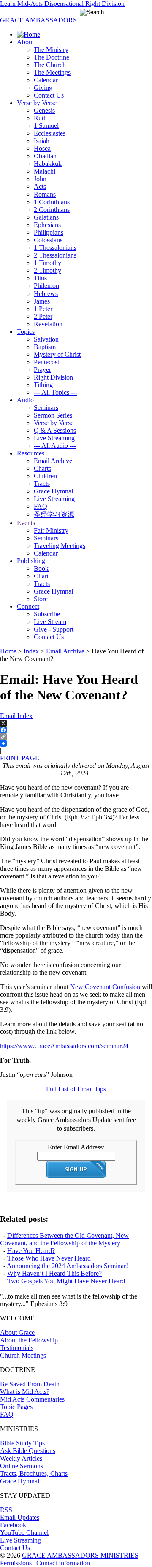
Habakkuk (48, 163)
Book (41, 568)
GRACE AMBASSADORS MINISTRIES (80, 1555)
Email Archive (53, 460)
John (40, 178)
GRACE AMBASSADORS (38, 20)
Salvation (46, 339)
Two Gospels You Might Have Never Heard (66, 1281)
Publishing (31, 560)
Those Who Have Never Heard (49, 1258)
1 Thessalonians (55, 247)
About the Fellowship (29, 1340)
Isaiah (41, 140)
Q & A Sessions (55, 430)
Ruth (40, 118)
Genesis (44, 110)
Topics (26, 331)
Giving (43, 87)
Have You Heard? (31, 1250)
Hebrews (46, 293)
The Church (50, 64)
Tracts (42, 483)
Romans (45, 194)
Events (26, 522)
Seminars (46, 407)
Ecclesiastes (49, 133)
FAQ (40, 506)
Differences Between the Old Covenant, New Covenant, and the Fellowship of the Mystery (64, 1239)
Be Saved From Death (30, 1384)
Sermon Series (53, 415)
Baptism (45, 346)
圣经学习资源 (54, 514)
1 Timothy (47, 262)
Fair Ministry (51, 530)
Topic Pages (16, 1406)
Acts (40, 186)
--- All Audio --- (55, 445)
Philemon (46, 285)
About (25, 42)
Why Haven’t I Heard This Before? (54, 1273)
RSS (6, 1509)
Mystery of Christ (57, 354)
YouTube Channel (24, 1532)
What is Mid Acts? (24, 1391)
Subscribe (47, 614)
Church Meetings (23, 1355)
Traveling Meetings (59, 545)
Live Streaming (54, 438)
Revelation (48, 324)
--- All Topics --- (55, 392)
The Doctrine (51, 57)
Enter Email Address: (76, 1147)
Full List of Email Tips (76, 1089)
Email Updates (19, 1517)
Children (45, 476)
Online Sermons (21, 1465)
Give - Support (53, 629)
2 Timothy (47, 270)
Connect (28, 606)
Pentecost (46, 362)
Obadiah (45, 156)
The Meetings (52, 72)
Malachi (44, 171)
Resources (30, 453)
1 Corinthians (52, 202)
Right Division (53, 377)
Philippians (48, 232)
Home (8, 651)
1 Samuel (46, 125)
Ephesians (47, 224)
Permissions (16, 1563)
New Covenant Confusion (105, 986)
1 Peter (43, 308)
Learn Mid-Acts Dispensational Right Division (62, 3)
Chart (41, 576)
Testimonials (16, 1347)
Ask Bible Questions (27, 1450)
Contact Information (63, 1563)
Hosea (42, 148)
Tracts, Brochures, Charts (34, 1473)
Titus (40, 278)
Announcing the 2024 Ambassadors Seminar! (67, 1265)
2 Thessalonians (55, 255)
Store (41, 598)
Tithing (43, 384)
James (42, 301)
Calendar (46, 80)
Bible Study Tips (22, 1443)
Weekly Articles (21, 1458)
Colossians (48, 240)
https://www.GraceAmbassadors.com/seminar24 (64, 1045)
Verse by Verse (37, 102)
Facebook (13, 1525)
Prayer (42, 369)
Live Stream (50, 621)
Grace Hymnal (53, 491)
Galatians (46, 217)
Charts (42, 468)
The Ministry (51, 49)
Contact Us (49, 95)
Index (31, 651)
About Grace (17, 1332)
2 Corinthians (52, 209)
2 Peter (43, 316)
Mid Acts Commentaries (32, 1399)
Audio (25, 400)
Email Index (16, 715)
